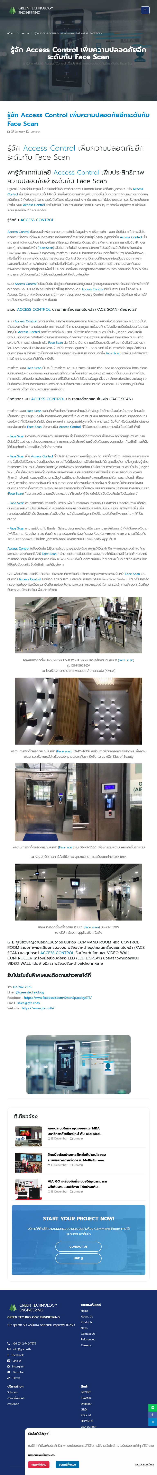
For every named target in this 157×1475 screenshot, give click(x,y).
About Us (87, 1317)
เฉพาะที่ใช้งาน (38, 1465)
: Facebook (16, 1355)
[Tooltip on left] (152, 1422)
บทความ (25, 33)
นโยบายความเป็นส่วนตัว (41, 1455)
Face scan (126, 660)
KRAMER (86, 1398)
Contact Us (78, 1247)
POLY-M (86, 1415)
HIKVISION (87, 1421)
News (84, 1328)
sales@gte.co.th (28, 1003)
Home (84, 1311)
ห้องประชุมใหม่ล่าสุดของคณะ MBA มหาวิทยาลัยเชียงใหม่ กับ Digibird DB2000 (74, 1134)
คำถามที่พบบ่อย (16, 1398)
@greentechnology (30, 992)
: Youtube (17, 1372)
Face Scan (45, 247)
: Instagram (17, 1366)
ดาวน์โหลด (13, 1404)
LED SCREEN (88, 1427)
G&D (84, 1410)
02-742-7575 (22, 987)
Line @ (78, 1258)
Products (86, 1322)
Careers (86, 1345)
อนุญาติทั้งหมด (67, 1465)
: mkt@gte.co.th (20, 1349)
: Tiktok (15, 1378)
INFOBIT (86, 1392)
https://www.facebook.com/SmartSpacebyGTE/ (58, 997)
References (88, 1339)
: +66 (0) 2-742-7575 (23, 1344)
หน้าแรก (11, 33)
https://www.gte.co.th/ (38, 1008)
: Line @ (15, 1361)
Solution (12, 1392)
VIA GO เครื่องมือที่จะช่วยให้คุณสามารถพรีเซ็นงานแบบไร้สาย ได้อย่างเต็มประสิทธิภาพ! (77, 1187)
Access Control (49, 148)
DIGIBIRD (86, 1404)
